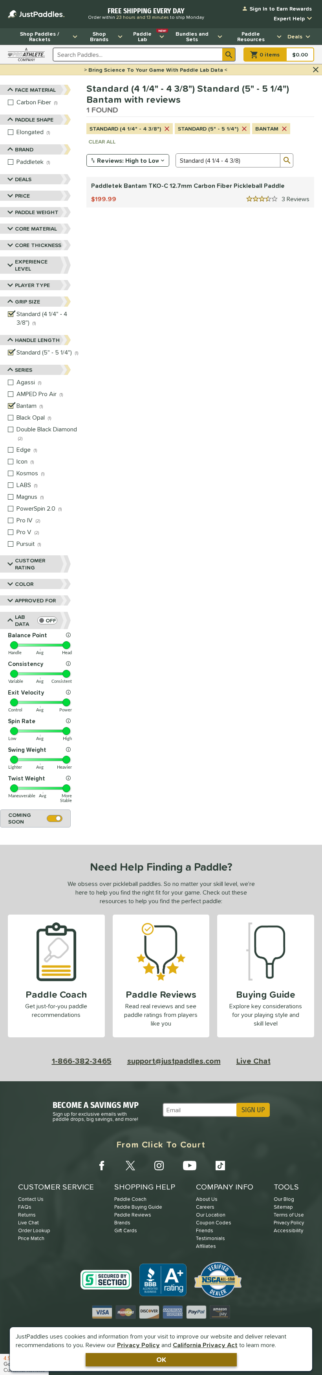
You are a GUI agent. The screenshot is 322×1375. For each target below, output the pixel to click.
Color (24, 584)
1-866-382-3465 (82, 1061)
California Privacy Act (205, 1345)
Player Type (32, 285)
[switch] (47, 620)
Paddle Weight (37, 212)
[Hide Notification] (315, 69)
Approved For (35, 600)
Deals (294, 36)
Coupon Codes (213, 1222)
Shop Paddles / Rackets (39, 36)
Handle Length (37, 340)
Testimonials (210, 1238)
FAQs (24, 1207)
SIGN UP (253, 1110)
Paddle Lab (149, 35)
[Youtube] (189, 1165)
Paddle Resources (251, 36)
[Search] (229, 54)
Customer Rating (30, 564)
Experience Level (31, 265)
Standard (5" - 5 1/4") (208, 129)
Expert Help (289, 18)
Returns (27, 1215)
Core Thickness (38, 245)
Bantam (266, 129)
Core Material (36, 229)
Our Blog (284, 1199)
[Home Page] (36, 14)
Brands (122, 1222)
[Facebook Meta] (101, 1165)
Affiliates (206, 1246)
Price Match (31, 1238)
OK (161, 1359)
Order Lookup (34, 1230)
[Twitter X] (130, 1165)
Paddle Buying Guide (138, 1207)
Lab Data (22, 620)
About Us (207, 1199)
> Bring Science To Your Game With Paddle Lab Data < (155, 70)
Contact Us (31, 1199)
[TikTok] (220, 1165)
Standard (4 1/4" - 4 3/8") (125, 129)
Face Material (35, 90)
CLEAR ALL (101, 142)
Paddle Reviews (132, 1215)
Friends (204, 1230)
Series (23, 370)
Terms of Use (289, 1215)
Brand (24, 149)
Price (22, 196)
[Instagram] (159, 1165)
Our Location (210, 1215)
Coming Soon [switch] (19, 818)
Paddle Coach (130, 1199)
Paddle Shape (34, 120)
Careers (205, 1207)
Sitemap (283, 1207)
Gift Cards (125, 1230)
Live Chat (253, 1061)
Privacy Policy (138, 1345)
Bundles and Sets (192, 36)
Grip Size (27, 302)
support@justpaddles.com (174, 1061)
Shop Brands (99, 36)
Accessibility (288, 1230)
